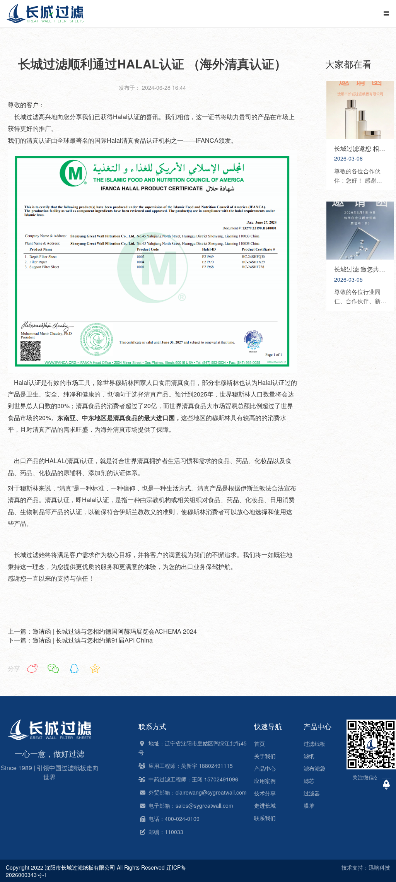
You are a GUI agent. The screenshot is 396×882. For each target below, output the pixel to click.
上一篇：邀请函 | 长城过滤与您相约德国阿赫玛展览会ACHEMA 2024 (102, 631)
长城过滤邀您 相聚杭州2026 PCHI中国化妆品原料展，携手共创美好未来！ (360, 148)
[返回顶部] (386, 783)
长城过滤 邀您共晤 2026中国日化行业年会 (360, 269)
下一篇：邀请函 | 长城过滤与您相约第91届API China (80, 640)
